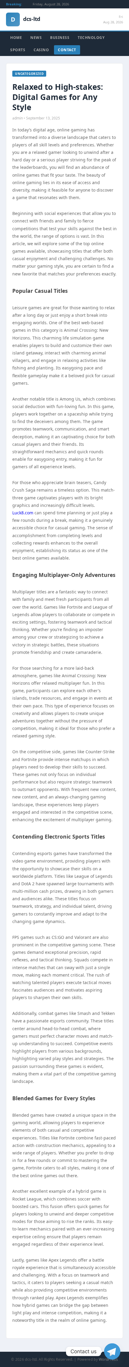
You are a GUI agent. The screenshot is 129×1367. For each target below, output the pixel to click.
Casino (41, 49)
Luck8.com (22, 513)
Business (59, 37)
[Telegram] (112, 1351)
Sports (17, 49)
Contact (67, 49)
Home (16, 37)
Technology (91, 37)
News (36, 37)
